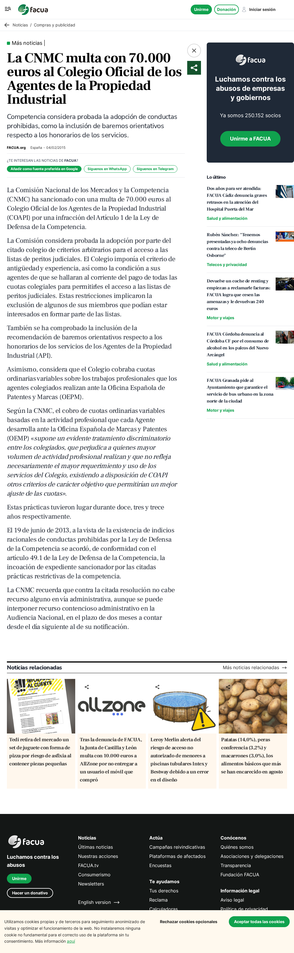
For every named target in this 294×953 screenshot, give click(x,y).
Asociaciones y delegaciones (251, 856)
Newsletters (91, 884)
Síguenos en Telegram (155, 169)
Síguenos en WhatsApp (107, 169)
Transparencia (235, 865)
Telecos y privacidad (227, 264)
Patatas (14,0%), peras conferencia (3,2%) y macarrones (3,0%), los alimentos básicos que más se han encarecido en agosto (252, 755)
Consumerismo (94, 874)
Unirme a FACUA (250, 139)
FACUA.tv (88, 865)
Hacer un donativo (30, 892)
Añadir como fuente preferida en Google (44, 169)
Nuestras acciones (98, 856)
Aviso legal (232, 900)
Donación (226, 9)
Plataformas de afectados (177, 856)
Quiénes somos (237, 847)
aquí (71, 941)
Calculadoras (163, 909)
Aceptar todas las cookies (259, 921)
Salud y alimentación (227, 218)
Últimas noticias (95, 847)
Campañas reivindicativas (177, 847)
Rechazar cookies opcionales (188, 921)
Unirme (201, 9)
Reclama (158, 900)
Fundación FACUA (239, 874)
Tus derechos (163, 891)
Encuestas (160, 865)
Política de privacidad (244, 909)
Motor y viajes (220, 317)
